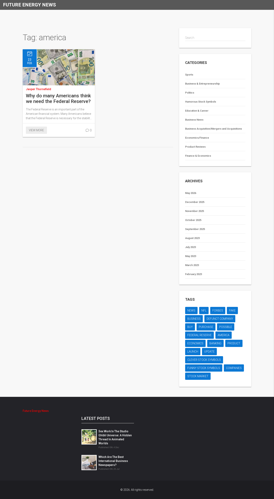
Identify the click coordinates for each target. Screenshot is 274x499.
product (233, 343)
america (223, 335)
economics (195, 343)
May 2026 (190, 193)
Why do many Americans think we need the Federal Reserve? (58, 98)
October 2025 (193, 220)
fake (232, 310)
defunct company (220, 318)
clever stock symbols (204, 359)
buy (190, 327)
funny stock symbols (203, 368)
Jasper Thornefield (38, 89)
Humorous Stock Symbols (200, 101)
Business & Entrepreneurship (202, 83)
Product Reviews (195, 146)
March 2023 (192, 265)
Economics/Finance (197, 137)
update (209, 351)
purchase (206, 327)
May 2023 (190, 256)
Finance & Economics (198, 155)
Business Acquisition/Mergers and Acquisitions (213, 128)
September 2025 (195, 229)
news (191, 310)
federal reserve (199, 335)
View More (36, 130)
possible (225, 327)
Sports (189, 74)
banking (215, 343)
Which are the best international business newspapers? (113, 461)
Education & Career (196, 110)
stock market (197, 376)
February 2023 (193, 274)
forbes (217, 310)
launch (192, 351)
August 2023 (192, 238)
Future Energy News (29, 5)
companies (234, 368)
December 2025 (194, 202)
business (194, 318)
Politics (189, 92)
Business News (194, 119)
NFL (203, 310)
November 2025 (194, 211)
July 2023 (190, 247)
